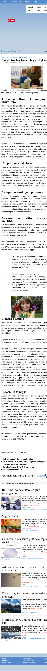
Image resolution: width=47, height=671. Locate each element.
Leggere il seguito (34, 505)
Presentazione (27, 659)
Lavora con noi (6, 662)
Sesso (38, 10)
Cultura (39, 7)
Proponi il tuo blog (16, 1)
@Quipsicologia (17, 62)
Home (4, 1)
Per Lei (30, 10)
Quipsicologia (7, 62)
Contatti (4, 661)
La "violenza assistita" (13, 470)
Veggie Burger (11, 516)
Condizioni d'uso (28, 661)
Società (30, 7)
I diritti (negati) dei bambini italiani (18, 459)
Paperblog (12, 8)
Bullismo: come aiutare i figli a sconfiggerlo (21, 491)
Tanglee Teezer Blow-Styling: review (19, 467)
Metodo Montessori (13, 349)
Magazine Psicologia (11, 51)
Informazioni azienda (29, 662)
